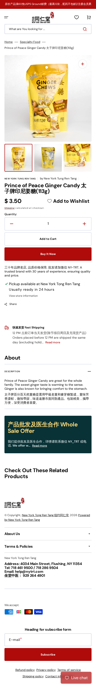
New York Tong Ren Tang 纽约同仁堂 (45, 515)
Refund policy (25, 670)
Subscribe (48, 654)
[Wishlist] (76, 17)
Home (8, 42)
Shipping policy (33, 676)
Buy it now (48, 254)
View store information (23, 296)
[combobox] (48, 29)
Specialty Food (30, 42)
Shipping (9, 208)
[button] (6, 17)
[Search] (86, 29)
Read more (39, 445)
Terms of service (69, 670)
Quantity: (10, 214)
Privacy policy (46, 670)
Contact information (59, 676)
